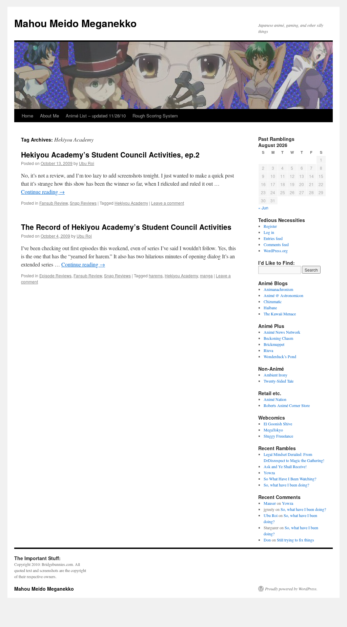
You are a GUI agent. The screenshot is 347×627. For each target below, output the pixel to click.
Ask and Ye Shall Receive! (285, 466)
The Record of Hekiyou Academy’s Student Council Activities (126, 227)
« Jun (263, 207)
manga (206, 275)
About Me (49, 115)
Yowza (269, 472)
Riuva (268, 350)
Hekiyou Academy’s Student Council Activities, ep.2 (110, 154)
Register (270, 226)
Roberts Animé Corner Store (287, 405)
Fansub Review (53, 203)
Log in (269, 232)
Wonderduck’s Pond (280, 356)
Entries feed (273, 238)
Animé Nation (275, 399)
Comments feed (276, 244)
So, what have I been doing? (286, 484)
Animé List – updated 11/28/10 (96, 115)
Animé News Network (282, 332)
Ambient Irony (275, 374)
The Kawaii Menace (280, 313)
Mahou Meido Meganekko (75, 23)
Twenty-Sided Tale (278, 381)
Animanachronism (278, 289)
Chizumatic (273, 301)
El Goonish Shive (278, 423)
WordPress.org (276, 250)
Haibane (270, 307)
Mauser (270, 503)
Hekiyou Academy (131, 203)
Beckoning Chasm (278, 338)
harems (156, 275)
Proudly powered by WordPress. (291, 588)
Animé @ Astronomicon (283, 295)
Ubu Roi (86, 163)
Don (267, 539)
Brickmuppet (274, 344)
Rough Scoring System (155, 115)
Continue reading (43, 191)
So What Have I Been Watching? (290, 478)
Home (27, 115)
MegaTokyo (273, 429)
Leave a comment (167, 203)
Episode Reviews (55, 275)
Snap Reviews (83, 203)
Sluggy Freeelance (278, 436)
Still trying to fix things (295, 539)
